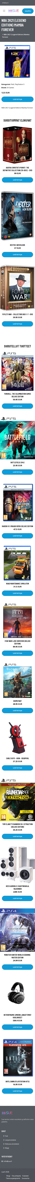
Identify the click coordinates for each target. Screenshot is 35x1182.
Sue (6, 1136)
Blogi (7, 1148)
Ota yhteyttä (16, 1176)
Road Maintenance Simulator (17, 583)
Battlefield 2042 (17, 462)
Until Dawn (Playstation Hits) (17, 1081)
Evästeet (25, 1176)
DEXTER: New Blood (17, 245)
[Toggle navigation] (4, 11)
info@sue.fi (5, 3)
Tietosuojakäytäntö (13, 1178)
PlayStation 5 (19, 84)
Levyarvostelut (10, 1140)
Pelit (12, 84)
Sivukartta (25, 1178)
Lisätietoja (17, 99)
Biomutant (17, 701)
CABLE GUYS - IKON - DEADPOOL (17, 758)
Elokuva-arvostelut (12, 1144)
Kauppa (28, 11)
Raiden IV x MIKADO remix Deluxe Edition (17, 526)
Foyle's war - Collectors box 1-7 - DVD (17, 314)
